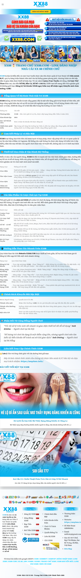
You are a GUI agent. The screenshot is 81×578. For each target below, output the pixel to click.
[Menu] (2, 4)
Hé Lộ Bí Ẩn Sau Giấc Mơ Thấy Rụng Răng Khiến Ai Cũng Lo (40, 421)
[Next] (77, 28)
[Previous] (4, 28)
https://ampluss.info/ (32, 361)
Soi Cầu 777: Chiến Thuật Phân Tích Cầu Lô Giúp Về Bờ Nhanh (40, 479)
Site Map (68, 549)
